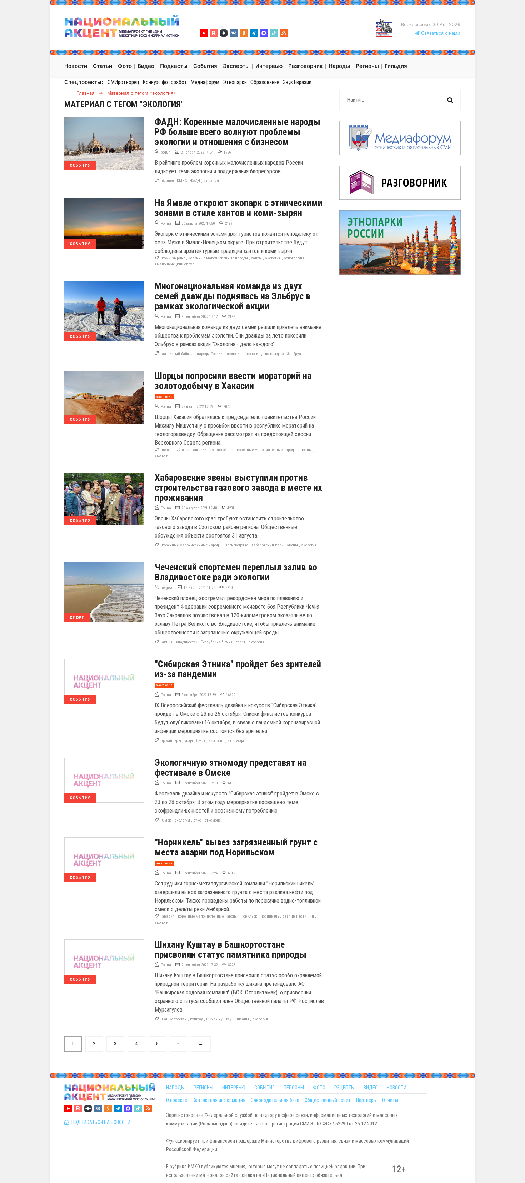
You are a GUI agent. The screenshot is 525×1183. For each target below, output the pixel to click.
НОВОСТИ (396, 1087)
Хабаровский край (267, 545)
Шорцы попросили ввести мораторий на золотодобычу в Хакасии (233, 381)
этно (197, 820)
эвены (292, 545)
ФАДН (195, 181)
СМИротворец (123, 82)
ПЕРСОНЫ (294, 1087)
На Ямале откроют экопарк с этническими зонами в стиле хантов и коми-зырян (238, 208)
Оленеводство (236, 545)
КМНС (182, 181)
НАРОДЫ (175, 1087)
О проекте (176, 1100)
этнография (294, 258)
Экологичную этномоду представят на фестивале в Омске (230, 768)
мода (188, 740)
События (80, 165)
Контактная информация (218, 1100)
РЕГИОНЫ (203, 1087)
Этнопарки (235, 82)
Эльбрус (294, 353)
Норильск (249, 916)
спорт (240, 642)
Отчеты (390, 1100)
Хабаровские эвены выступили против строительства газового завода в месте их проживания (238, 488)
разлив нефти (294, 916)
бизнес (168, 181)
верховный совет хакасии (184, 450)
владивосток (187, 642)
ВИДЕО (371, 1087)
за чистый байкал (178, 353)
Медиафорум (205, 82)
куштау (196, 1019)
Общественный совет (328, 1100)
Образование (264, 82)
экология (211, 181)
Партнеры (366, 1100)
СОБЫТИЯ (264, 1087)
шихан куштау (218, 1019)
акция (167, 642)
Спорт (77, 617)
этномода (236, 740)
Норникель (269, 916)
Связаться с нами (440, 33)
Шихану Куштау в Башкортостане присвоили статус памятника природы (230, 949)
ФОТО (319, 1087)
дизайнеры (171, 740)
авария (168, 916)
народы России (209, 353)
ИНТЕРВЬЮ (233, 1087)
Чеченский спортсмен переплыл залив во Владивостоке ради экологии (236, 572)
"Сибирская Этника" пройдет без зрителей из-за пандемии (238, 669)
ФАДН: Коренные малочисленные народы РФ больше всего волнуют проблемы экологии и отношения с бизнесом (237, 132)
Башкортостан (174, 1019)
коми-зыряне (173, 258)
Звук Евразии (297, 82)
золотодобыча (222, 450)
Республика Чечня (216, 642)
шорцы (306, 450)
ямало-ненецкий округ (174, 264)
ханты (256, 258)
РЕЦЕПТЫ (344, 1087)
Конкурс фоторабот (165, 82)
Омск (200, 740)
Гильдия (396, 66)
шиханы (242, 1019)
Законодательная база (275, 1100)
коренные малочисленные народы (218, 258)
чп (312, 916)
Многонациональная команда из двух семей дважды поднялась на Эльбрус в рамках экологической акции (232, 296)
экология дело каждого (264, 353)
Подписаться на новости (99, 1122)
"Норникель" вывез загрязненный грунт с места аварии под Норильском (236, 847)
